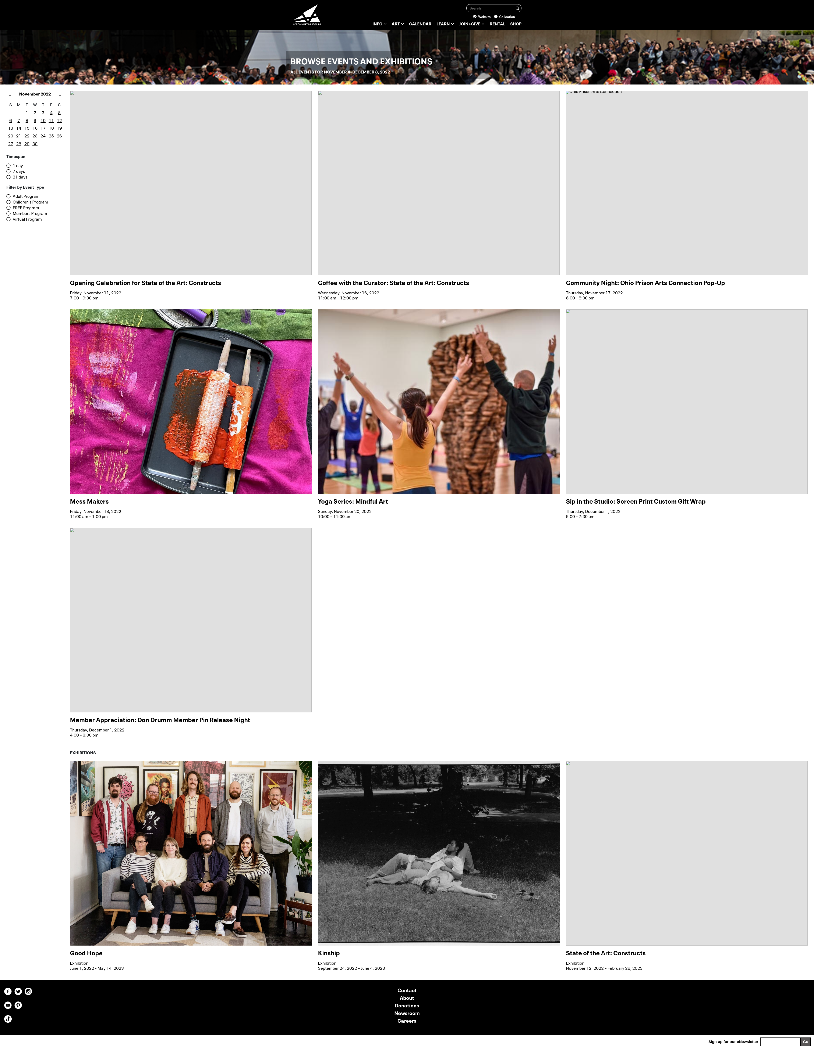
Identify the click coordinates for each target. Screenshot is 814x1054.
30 (35, 143)
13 (10, 127)
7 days (19, 171)
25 (51, 135)
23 (35, 135)
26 (59, 135)
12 (59, 120)
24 (43, 135)
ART (396, 23)
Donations (407, 1005)
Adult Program (26, 196)
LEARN (443, 23)
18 (51, 127)
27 (10, 143)
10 (43, 120)
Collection (507, 16)
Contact (407, 989)
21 (18, 135)
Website (484, 16)
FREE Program (26, 207)
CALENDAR (420, 23)
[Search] (517, 7)
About (407, 997)
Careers (406, 1020)
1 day (18, 165)
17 (43, 127)
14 (18, 127)
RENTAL (497, 23)
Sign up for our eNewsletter (733, 1042)
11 (51, 120)
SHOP (515, 23)
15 (26, 127)
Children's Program (30, 202)
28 (18, 143)
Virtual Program (27, 219)
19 (59, 127)
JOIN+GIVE (469, 23)
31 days (20, 177)
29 (26, 143)
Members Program (30, 213)
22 (26, 135)
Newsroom (407, 1012)
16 (35, 127)
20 (10, 135)
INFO (377, 23)
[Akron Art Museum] (318, 17)
